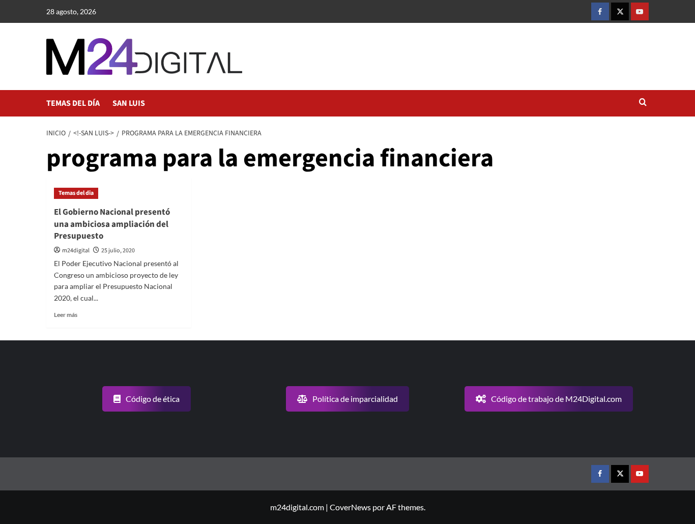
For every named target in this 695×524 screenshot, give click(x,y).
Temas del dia (76, 193)
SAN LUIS (128, 103)
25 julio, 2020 (118, 250)
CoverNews (350, 507)
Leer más (65, 314)
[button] (642, 103)
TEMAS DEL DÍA (73, 103)
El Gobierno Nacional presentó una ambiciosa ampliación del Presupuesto (112, 224)
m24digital (76, 250)
